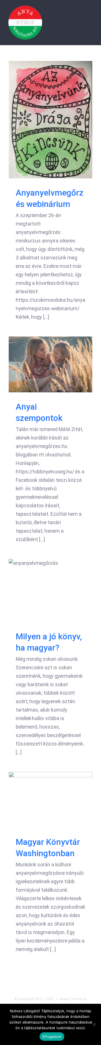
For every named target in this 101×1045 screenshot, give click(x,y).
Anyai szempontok (51, 364)
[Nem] (94, 1024)
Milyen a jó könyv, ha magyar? (51, 590)
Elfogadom (51, 1036)
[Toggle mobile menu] (90, 14)
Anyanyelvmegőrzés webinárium (51, 120)
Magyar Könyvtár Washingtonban (51, 800)
